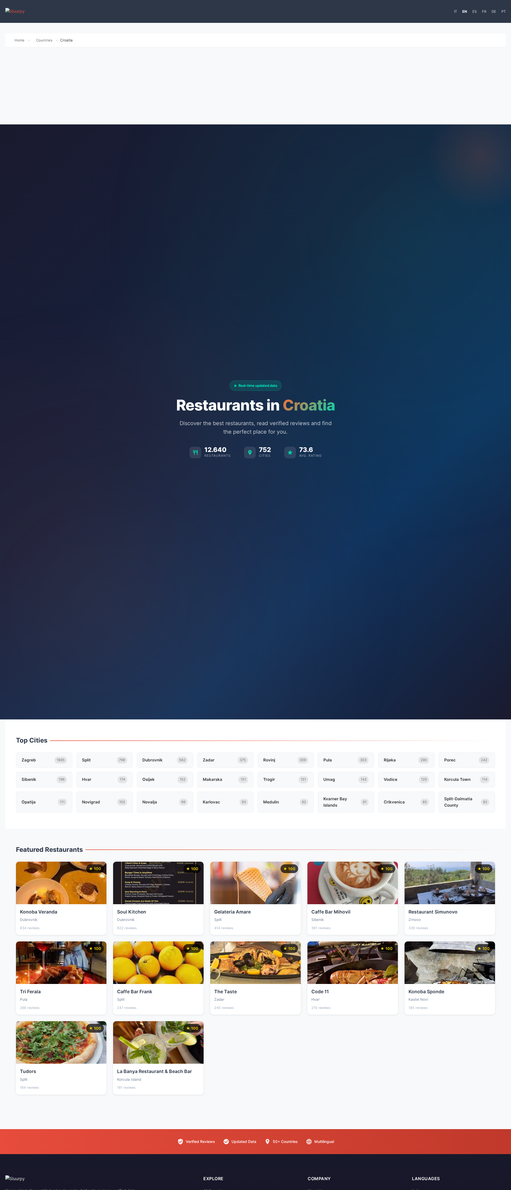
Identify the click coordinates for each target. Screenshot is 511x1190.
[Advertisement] (255, 87)
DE (494, 11)
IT (455, 11)
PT (503, 11)
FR (484, 11)
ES (474, 11)
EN (464, 11)
